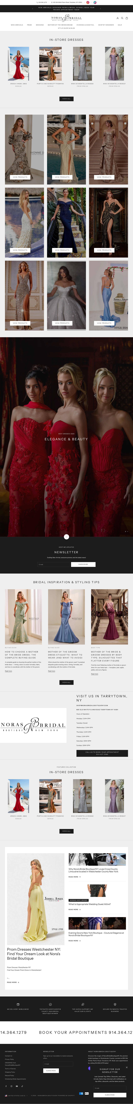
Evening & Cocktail (85, 25)
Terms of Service (10, 1069)
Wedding (40, 25)
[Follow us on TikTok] (95, 2)
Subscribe (110, 1095)
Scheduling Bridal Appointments (15, 1079)
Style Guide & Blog (66, 28)
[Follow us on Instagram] (87, 2)
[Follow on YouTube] (17, 1086)
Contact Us (8, 1056)
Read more (8, 671)
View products (20, 177)
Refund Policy (9, 1076)
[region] (66, 437)
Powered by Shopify (66, 1095)
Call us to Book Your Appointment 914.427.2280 (102, 753)
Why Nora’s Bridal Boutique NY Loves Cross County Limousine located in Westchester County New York (93, 870)
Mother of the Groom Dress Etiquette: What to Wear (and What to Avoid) (65, 655)
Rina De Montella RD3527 (114, 83)
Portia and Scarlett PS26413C (50, 83)
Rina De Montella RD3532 (82, 83)
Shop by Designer (106, 25)
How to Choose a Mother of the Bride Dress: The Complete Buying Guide (21, 655)
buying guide (11, 647)
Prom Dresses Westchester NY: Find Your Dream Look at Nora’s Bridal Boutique (34, 954)
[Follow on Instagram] (11, 1086)
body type (95, 647)
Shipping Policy (10, 1072)
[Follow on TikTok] (22, 1086)
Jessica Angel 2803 (18, 83)
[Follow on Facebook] (6, 1086)
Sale (120, 25)
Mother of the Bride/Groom (60, 25)
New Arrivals (17, 25)
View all (66, 99)
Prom (29, 25)
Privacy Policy (9, 1059)
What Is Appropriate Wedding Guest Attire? (90, 904)
